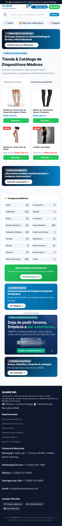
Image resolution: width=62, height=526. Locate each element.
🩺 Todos (8, 23)
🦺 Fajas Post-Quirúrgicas (31, 23)
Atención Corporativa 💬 (18, 182)
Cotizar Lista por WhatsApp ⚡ (21, 45)
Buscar (54, 14)
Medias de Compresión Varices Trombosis (43, 111)
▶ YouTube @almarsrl (34, 504)
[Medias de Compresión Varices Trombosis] (46, 98)
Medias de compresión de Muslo (14, 148)
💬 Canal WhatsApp (11, 508)
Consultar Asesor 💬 (31, 277)
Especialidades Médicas (12, 419)
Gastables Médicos (10, 437)
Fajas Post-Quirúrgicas (11, 442)
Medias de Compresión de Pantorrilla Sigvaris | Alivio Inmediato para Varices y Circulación (14, 113)
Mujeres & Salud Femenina (12, 432)
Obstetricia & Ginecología (12, 424)
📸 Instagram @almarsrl (13, 504)
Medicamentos (8, 428)
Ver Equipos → (16, 306)
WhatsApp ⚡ (16, 120)
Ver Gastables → (17, 373)
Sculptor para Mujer (41, 147)
